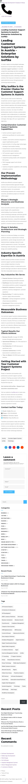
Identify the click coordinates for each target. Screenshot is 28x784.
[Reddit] (22, 447)
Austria (4, 438)
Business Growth (19, 620)
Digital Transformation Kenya (9, 643)
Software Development (8, 544)
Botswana (20, 616)
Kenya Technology (6, 663)
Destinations (5, 518)
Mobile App (4, 536)
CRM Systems (18, 630)
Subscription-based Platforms (18, 679)
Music (3, 539)
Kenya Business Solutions (14, 659)
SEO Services (5, 676)
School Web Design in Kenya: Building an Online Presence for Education (12, 731)
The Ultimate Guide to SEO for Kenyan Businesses (13, 584)
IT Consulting (5, 656)
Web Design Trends (7, 565)
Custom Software (6, 633)
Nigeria (15, 669)
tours (3, 558)
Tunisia (24, 686)
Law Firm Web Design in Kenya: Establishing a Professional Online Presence (13, 727)
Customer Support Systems (15, 438)
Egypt (16, 649)
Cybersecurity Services (18, 633)
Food (2, 526)
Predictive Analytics (19, 673)
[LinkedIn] (18, 447)
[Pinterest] (14, 447)
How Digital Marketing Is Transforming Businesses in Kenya (13, 577)
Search (3, 699)
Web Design (4, 563)
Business (4, 513)
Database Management (7, 640)
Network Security (6, 669)
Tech (2, 555)
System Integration (6, 686)
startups (4, 552)
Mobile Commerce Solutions (8, 666)
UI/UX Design (5, 689)
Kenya (3, 534)
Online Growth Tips (7, 542)
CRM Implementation (7, 630)
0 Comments (18, 26)
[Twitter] (6, 447)
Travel (3, 560)
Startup (3, 550)
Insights (3, 529)
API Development (6, 613)
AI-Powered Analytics (7, 606)
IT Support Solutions (16, 656)
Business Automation (7, 620)
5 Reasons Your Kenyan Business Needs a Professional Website (14, 592)
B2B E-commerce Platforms (8, 616)
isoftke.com (15, 392)
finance (3, 523)
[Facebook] (10, 447)
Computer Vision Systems (8, 626)
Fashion (3, 521)
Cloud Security (5, 623)
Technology (11, 441)
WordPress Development (8, 693)
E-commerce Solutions (7, 649)
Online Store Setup (6, 673)
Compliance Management (18, 623)
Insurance (4, 531)
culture (3, 515)
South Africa (5, 679)
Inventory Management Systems (10, 653)
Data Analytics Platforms (8, 636)
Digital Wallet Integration (8, 646)
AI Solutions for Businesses (8, 610)
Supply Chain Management (8, 683)
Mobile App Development (19, 663)
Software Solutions (8, 22)
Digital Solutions (20, 640)
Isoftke (3, 441)
